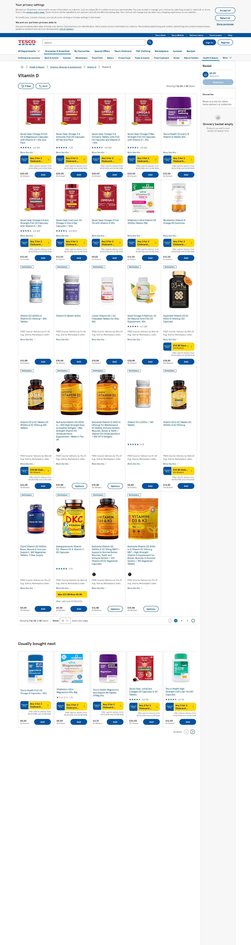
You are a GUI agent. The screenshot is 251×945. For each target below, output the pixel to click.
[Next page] (193, 620)
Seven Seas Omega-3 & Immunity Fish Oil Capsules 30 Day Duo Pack (70, 136)
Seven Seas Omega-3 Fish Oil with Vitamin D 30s (105, 221)
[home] (22, 67)
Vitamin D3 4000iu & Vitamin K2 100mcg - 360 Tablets (33, 318)
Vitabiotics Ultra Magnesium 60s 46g (67, 690)
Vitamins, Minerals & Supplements (65, 66)
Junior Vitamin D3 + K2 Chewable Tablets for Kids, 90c (105, 318)
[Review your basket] (205, 74)
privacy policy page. (35, 12)
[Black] (58, 450)
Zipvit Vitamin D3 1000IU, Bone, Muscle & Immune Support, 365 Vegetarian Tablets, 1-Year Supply (33, 551)
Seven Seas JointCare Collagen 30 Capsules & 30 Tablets (143, 691)
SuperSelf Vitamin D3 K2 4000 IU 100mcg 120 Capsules (175, 318)
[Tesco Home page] (27, 42)
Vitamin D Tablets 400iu (68, 315)
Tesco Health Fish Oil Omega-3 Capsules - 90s (33, 692)
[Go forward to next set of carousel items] (192, 731)
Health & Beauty (37, 66)
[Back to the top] (127, 632)
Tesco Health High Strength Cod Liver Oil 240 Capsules (179, 691)
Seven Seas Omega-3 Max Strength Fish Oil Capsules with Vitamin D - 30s (141, 136)
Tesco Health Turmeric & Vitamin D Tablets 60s (176, 135)
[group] (35, 689)
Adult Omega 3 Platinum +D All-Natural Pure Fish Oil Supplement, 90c (142, 318)
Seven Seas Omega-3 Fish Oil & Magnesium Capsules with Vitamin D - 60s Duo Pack (34, 138)
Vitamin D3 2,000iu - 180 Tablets (140, 423)
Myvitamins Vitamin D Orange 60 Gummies (174, 221)
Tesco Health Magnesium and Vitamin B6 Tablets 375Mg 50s (106, 692)
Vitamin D (91, 66)
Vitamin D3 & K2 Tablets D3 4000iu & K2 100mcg (177, 423)
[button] (160, 35)
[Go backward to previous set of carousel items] (186, 731)
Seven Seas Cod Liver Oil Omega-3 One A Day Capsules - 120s (69, 222)
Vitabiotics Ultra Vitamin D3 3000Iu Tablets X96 (142, 221)
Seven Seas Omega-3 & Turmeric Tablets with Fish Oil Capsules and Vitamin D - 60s (106, 138)
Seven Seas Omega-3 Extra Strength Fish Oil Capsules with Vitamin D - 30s (34, 222)
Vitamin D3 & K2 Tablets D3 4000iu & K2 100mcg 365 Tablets (34, 424)
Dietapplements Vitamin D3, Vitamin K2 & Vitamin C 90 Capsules (70, 549)
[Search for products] (150, 42)
